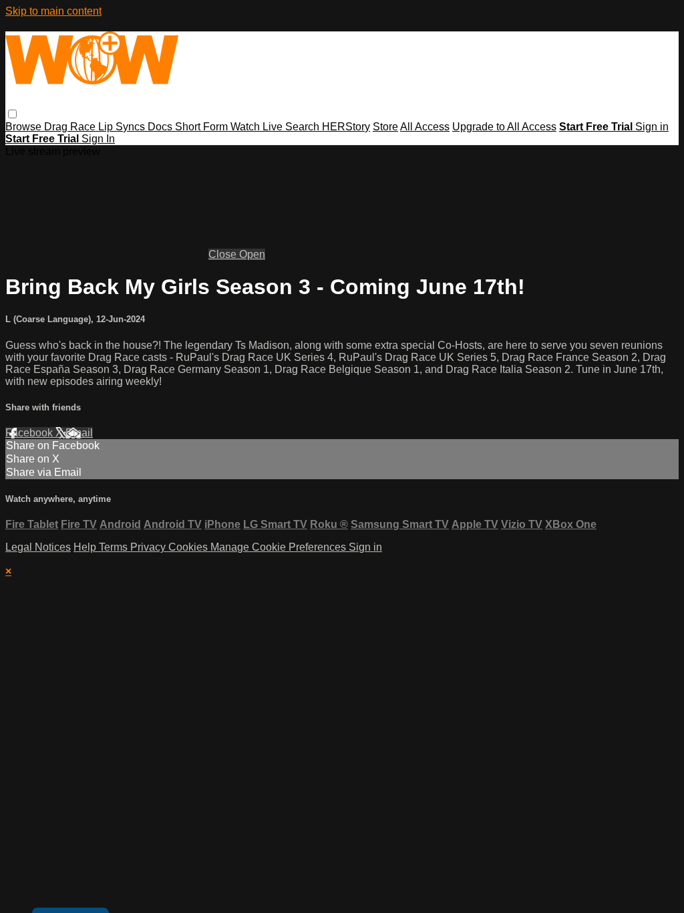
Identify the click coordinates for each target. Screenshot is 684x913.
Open (252, 254)
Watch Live (257, 126)
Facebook (30, 432)
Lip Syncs (123, 126)
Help (86, 547)
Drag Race (71, 126)
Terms (114, 547)
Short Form (202, 126)
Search (303, 126)
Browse (24, 126)
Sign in (652, 126)
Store (385, 126)
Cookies (189, 547)
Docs (161, 126)
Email (79, 432)
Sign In (98, 138)
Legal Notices (38, 547)
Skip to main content (53, 11)
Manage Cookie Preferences (279, 547)
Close (223, 254)
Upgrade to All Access (504, 126)
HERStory (346, 126)
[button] (12, 114)
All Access (425, 126)
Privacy (149, 547)
